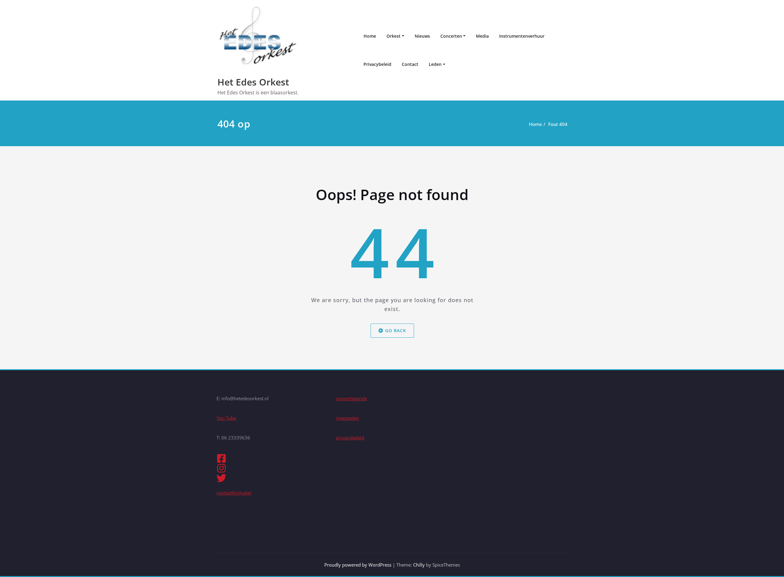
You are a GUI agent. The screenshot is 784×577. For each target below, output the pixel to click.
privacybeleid (350, 438)
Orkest (393, 36)
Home (370, 36)
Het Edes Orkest (253, 82)
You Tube (226, 418)
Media (482, 36)
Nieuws (422, 36)
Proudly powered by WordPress (357, 565)
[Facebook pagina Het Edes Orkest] (273, 458)
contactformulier (234, 493)
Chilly (419, 565)
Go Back (395, 330)
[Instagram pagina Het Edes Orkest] (273, 468)
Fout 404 (557, 124)
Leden (435, 64)
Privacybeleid (377, 64)
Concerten (451, 36)
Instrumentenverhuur (522, 36)
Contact (410, 64)
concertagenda (351, 398)
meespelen (347, 418)
